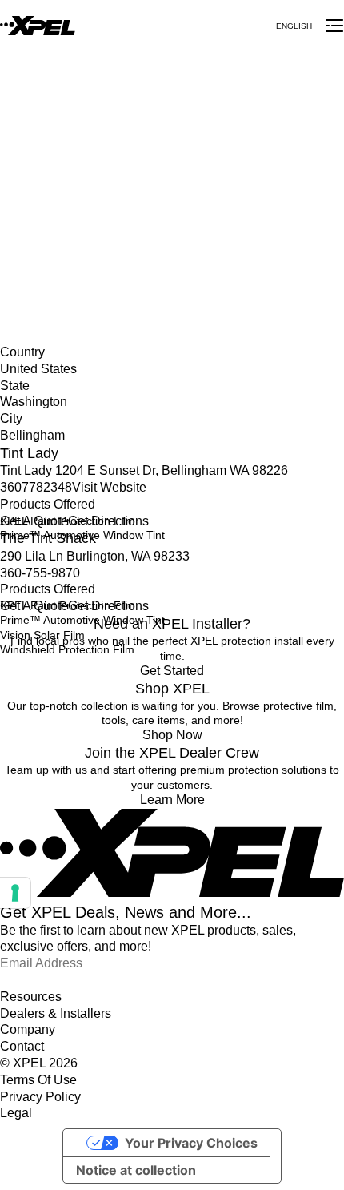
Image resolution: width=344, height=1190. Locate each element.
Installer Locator (41, 202)
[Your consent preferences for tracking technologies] (15, 893)
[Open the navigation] (334, 25)
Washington (29, 235)
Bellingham (28, 252)
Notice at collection (136, 1170)
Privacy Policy (40, 1097)
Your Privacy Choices (191, 1143)
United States (34, 219)
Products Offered (47, 504)
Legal (16, 1113)
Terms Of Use (38, 1080)
